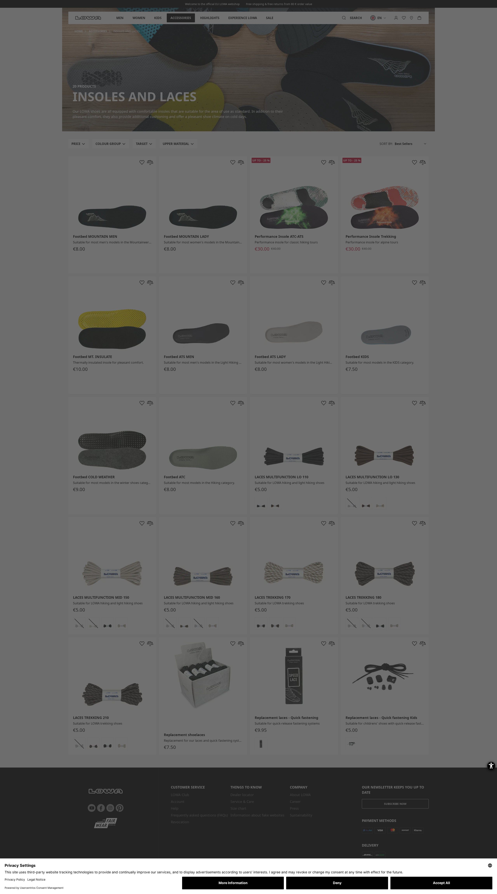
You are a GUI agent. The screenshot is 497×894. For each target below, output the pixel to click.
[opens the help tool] (491, 766)
